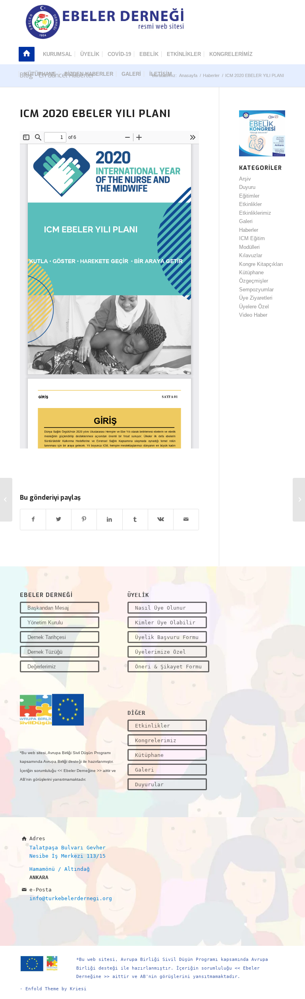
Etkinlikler (250, 204)
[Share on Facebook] (33, 519)
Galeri (246, 221)
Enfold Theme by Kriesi (56, 988)
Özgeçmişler (253, 281)
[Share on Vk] (160, 519)
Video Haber (253, 315)
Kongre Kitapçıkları (261, 264)
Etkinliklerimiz (255, 213)
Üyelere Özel (254, 307)
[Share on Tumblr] (135, 519)
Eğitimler (249, 196)
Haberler (248, 230)
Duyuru (247, 187)
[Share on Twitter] (58, 519)
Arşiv (245, 179)
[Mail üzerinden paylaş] (186, 519)
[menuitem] (29, 54)
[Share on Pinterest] (84, 519)
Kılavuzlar (250, 255)
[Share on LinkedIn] (109, 519)
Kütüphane (251, 272)
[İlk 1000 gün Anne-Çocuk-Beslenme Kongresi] (6, 500)
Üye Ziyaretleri (255, 298)
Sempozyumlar (256, 290)
